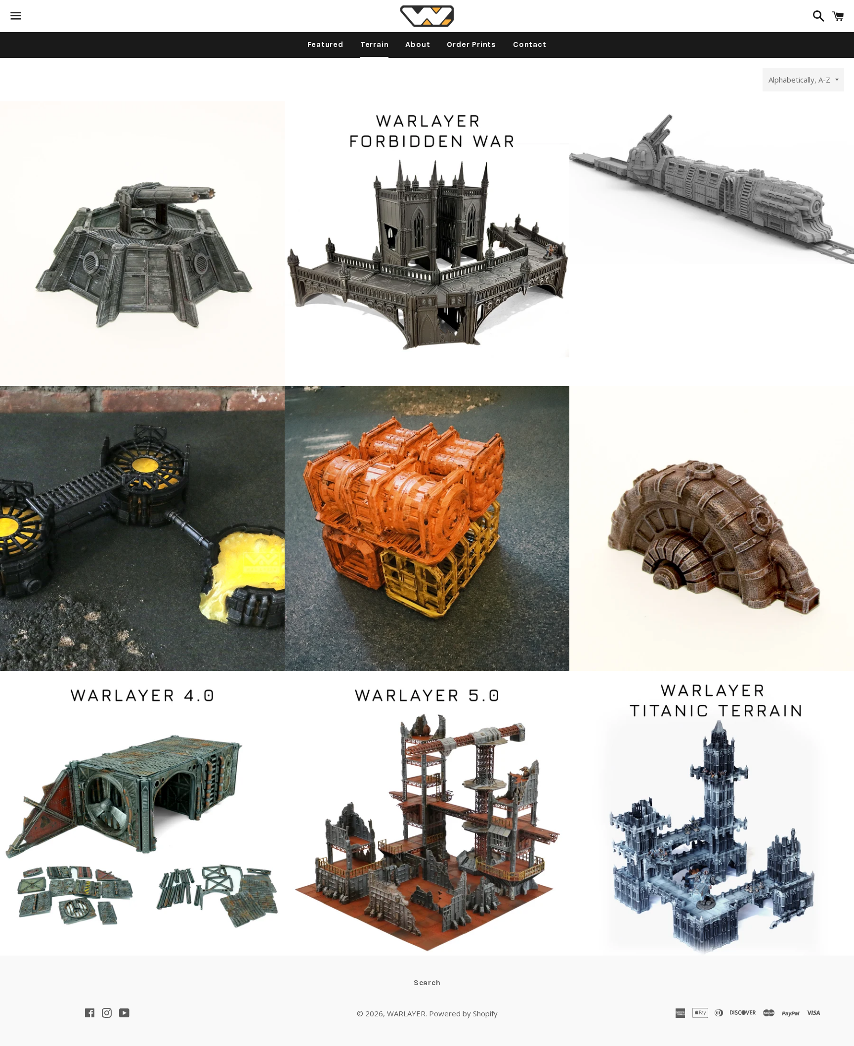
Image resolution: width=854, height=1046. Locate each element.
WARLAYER (406, 1013)
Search (427, 982)
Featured (325, 44)
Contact (530, 44)
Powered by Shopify (463, 1013)
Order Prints (471, 44)
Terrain (374, 44)
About (417, 44)
